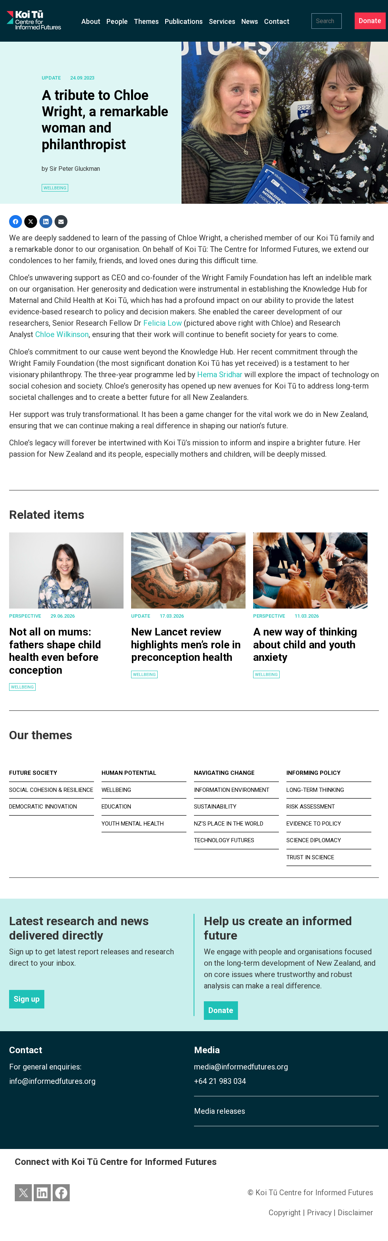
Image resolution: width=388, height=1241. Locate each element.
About (90, 21)
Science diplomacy (313, 840)
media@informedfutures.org (241, 1066)
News (249, 21)
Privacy (319, 1212)
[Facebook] (15, 221)
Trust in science (310, 857)
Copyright (285, 1212)
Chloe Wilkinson (62, 334)
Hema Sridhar (219, 374)
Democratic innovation (43, 806)
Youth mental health (133, 823)
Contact (276, 21)
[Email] (61, 221)
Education (116, 806)
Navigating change (224, 773)
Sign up (26, 999)
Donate (370, 21)
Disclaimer (355, 1212)
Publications (184, 21)
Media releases (219, 1111)
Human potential (129, 773)
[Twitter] (30, 221)
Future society (33, 773)
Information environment (231, 790)
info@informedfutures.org (52, 1081)
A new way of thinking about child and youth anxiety (305, 644)
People (117, 21)
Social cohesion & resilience (51, 790)
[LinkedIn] (45, 221)
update (51, 78)
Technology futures (224, 840)
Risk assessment (310, 806)
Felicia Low (162, 323)
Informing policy (313, 773)
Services (222, 21)
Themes (146, 21)
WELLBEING (55, 188)
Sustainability (215, 806)
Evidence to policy (313, 823)
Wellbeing (22, 687)
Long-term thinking (315, 790)
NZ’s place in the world (228, 823)
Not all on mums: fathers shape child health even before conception (55, 651)
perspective (25, 616)
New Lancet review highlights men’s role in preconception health (186, 644)
